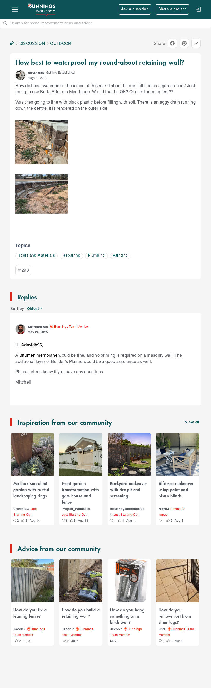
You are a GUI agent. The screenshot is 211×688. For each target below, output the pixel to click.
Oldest (33, 308)
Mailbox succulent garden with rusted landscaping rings (31, 489)
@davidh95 (31, 344)
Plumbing (96, 255)
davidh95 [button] (36, 73)
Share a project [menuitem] (172, 9)
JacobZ (19, 629)
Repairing (71, 255)
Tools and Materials (36, 255)
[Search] (5, 23)
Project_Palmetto (76, 509)
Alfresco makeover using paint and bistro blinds (176, 489)
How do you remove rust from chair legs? (175, 616)
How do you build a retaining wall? (81, 613)
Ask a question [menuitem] (135, 9)
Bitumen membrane (38, 355)
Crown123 (21, 509)
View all (192, 422)
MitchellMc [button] (38, 327)
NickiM (164, 509)
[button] (20, 75)
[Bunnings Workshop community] (42, 9)
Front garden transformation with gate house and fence (80, 492)
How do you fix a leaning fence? (30, 613)
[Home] (12, 43)
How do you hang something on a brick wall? (127, 616)
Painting (120, 255)
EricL (162, 629)
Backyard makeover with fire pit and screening (128, 489)
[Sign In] (198, 9)
